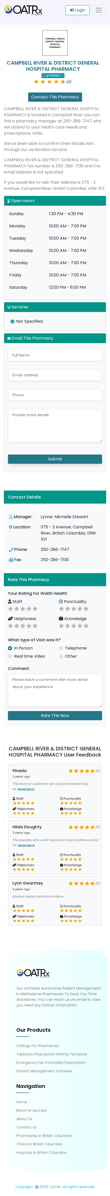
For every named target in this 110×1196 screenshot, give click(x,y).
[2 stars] (16, 608)
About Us (24, 1118)
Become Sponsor (31, 1110)
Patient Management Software (44, 1071)
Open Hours (22, 201)
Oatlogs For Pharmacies (37, 1045)
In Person (23, 648)
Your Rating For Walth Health (37, 593)
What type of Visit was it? (34, 640)
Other (71, 656)
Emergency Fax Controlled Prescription (50, 1062)
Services (19, 307)
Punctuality (74, 602)
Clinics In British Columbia (39, 1144)
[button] (55, 579)
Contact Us (26, 1127)
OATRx (55, 1186)
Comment (18, 668)
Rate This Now (55, 715)
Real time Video (29, 656)
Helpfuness (24, 619)
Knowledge (75, 619)
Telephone (76, 648)
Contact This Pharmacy (55, 97)
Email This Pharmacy (31, 338)
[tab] (55, 579)
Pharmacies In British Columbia (44, 1135)
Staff (17, 602)
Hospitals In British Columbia (41, 1152)
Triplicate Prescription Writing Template (51, 1054)
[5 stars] (35, 608)
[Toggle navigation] (99, 10)
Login (79, 10)
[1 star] (10, 608)
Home (21, 1102)
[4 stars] (28, 608)
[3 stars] (22, 608)
